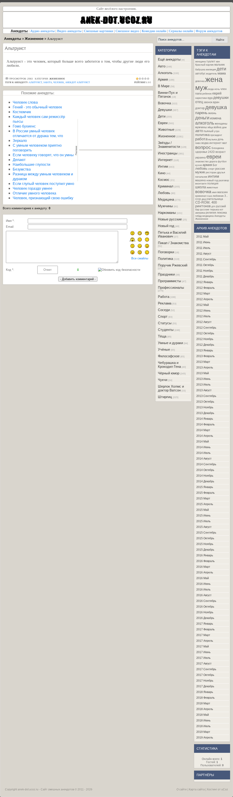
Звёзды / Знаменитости (169, 144)
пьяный (208, 131)
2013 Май (202, 373)
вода (211, 89)
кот (221, 209)
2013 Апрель (204, 367)
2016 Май (202, 578)
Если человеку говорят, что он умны (43, 154)
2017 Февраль (205, 629)
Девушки (165, 110)
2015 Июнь (203, 515)
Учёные (164, 349)
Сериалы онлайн (181, 31)
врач (216, 102)
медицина (208, 216)
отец (199, 102)
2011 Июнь (203, 242)
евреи (213, 156)
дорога (213, 161)
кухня (198, 165)
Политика (165, 259)
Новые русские (170, 219)
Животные (166, 129)
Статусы (165, 323)
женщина (200, 61)
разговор (224, 180)
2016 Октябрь (205, 606)
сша (209, 195)
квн (218, 61)
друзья (221, 172)
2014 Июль (203, 453)
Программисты (169, 281)
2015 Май (202, 509)
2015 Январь (204, 487)
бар (197, 209)
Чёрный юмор (168, 373)
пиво (198, 143)
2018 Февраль (205, 697)
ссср (198, 199)
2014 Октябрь (205, 470)
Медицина (166, 199)
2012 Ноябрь (204, 339)
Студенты (166, 330)
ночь (217, 89)
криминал (200, 195)
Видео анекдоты (69, 31)
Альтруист (35, 82)
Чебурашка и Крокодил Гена (169, 364)
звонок (208, 102)
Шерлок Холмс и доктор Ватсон (171, 388)
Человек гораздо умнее (32, 188)
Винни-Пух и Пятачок (167, 94)
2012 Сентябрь (206, 327)
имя (214, 192)
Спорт (162, 316)
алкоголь (204, 122)
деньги (202, 117)
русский (221, 206)
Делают (19, 159)
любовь (201, 168)
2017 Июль (203, 657)
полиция (212, 183)
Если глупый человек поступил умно (43, 183)
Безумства (22, 169)
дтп (213, 206)
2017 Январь (204, 623)
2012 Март (203, 293)
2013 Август (204, 390)
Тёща (162, 336)
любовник (218, 195)
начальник (201, 176)
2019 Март (203, 731)
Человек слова (25, 102)
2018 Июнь (203, 720)
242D (211, 151)
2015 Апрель (204, 504)
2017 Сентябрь (206, 669)
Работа (163, 297)
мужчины (201, 127)
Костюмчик (22, 111)
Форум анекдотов (209, 31)
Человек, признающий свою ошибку (43, 197)
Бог (215, 165)
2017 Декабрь (205, 686)
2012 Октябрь (205, 333)
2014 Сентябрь (206, 464)
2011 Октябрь (205, 265)
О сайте (182, 789)
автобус (200, 73)
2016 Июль (203, 589)
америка (200, 212)
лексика (222, 212)
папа (198, 93)
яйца (210, 127)
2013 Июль (203, 384)
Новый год (166, 226)
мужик (200, 172)
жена (214, 79)
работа (201, 139)
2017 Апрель (204, 640)
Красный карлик (204, 64)
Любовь (164, 193)
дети (221, 68)
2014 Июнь (203, 447)
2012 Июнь (203, 310)
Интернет (165, 160)
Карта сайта (197, 789)
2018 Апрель (204, 709)
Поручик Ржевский (172, 265)
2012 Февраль (205, 287)
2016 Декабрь (205, 618)
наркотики (201, 98)
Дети (161, 116)
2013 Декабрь (205, 413)
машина (200, 180)
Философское (169, 356)
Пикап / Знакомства (173, 243)
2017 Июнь (203, 652)
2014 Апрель (204, 435)
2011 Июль (203, 248)
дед (204, 199)
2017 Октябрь (205, 675)
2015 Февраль (205, 492)
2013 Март (203, 361)
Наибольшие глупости (31, 164)
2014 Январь (204, 418)
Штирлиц (165, 397)
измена (215, 118)
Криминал (165, 186)
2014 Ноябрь (204, 475)
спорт (211, 168)
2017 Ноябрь (204, 680)
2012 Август (204, 322)
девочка (200, 81)
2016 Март (203, 566)
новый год (212, 180)
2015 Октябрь (205, 538)
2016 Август (204, 595)
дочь (220, 139)
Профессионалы (171, 287)
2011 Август (203, 253)
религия (211, 212)
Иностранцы (167, 153)
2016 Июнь (203, 583)
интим (213, 176)
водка (205, 143)
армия (207, 165)
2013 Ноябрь (204, 407)
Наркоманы (167, 213)
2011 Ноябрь (204, 270)
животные (212, 187)
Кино (161, 173)
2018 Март (203, 703)
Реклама (164, 303)
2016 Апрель (204, 572)
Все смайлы (139, 258)
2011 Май (202, 236)
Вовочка (164, 103)
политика (202, 135)
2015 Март (203, 498)
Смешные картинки (98, 31)
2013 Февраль (205, 356)
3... (226, 195)
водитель (211, 73)
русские (204, 209)
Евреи (162, 123)
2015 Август (204, 527)
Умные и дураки (170, 343)
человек (58, 82)
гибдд (198, 216)
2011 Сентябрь (206, 259)
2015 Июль (203, 521)
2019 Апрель (204, 737)
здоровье (201, 151)
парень (201, 112)
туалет (210, 61)
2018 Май (202, 714)
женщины (221, 123)
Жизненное (166, 136)
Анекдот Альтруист (77, 82)
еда (210, 98)
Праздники (166, 274)
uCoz (224, 789)
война (217, 127)
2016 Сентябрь (206, 601)
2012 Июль (203, 316)
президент (216, 135)
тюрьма (214, 209)
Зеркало (20, 140)
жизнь (212, 113)
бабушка (200, 69)
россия (220, 168)
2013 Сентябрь (206, 396)
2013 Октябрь (205, 401)
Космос (164, 179)
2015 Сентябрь (206, 532)
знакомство (202, 161)
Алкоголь (165, 73)
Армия (163, 79)
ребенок (207, 93)
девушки (221, 97)
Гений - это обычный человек (37, 107)
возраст (220, 151)
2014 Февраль (205, 424)
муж (201, 87)
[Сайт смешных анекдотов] (116, 26)
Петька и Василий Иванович (172, 234)
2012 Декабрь (205, 344)
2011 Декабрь (205, 276)
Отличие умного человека (34, 193)
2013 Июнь (203, 379)
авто (199, 131)
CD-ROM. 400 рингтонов (206, 204)
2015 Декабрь (205, 549)
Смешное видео (127, 31)
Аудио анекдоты (42, 31)
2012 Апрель (204, 299)
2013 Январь (204, 350)
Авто (161, 66)
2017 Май (202, 646)
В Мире (164, 86)
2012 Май (202, 305)
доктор (200, 108)
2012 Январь (204, 282)
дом (224, 127)
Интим (163, 166)
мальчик (219, 64)
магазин (222, 192)
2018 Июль (203, 726)
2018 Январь (204, 692)
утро (216, 131)
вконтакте (201, 183)
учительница (214, 199)
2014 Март (203, 430)
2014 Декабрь (205, 481)
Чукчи (162, 380)
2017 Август (204, 663)
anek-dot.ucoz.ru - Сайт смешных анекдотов (46, 789)
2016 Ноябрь (204, 612)
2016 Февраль (205, 561)
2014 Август (204, 458)
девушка (216, 107)
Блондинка (218, 148)
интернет (215, 143)
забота (47, 82)
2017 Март (203, 635)
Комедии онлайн (154, 31)
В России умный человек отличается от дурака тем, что (38, 133)
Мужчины (165, 206)
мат (224, 143)
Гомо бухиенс (24, 126)
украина (200, 157)
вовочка (203, 191)
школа (200, 187)
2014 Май (202, 441)
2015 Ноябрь (204, 544)
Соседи (164, 310)
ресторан (211, 172)
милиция (211, 69)
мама (222, 73)
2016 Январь (204, 555)
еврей (216, 93)
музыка (212, 139)
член (223, 89)
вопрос (203, 147)
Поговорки (166, 252)
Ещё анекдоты (169, 59)
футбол (222, 161)
